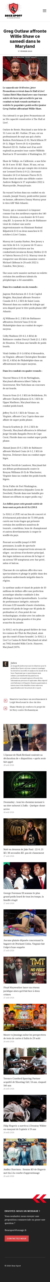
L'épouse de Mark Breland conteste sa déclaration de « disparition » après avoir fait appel (24, 758)
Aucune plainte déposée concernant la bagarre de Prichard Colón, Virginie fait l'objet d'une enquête (24, 944)
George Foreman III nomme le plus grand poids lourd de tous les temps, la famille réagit (23, 897)
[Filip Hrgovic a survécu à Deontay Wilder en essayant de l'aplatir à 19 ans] (25, 1120)
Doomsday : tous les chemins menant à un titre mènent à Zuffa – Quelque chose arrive (24, 806)
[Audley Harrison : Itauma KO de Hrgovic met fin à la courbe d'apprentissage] (25, 1163)
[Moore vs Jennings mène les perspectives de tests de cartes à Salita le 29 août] (25, 1029)
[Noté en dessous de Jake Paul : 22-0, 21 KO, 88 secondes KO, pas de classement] (25, 843)
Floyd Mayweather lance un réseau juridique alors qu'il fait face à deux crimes (21, 991)
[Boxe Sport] (13, 10)
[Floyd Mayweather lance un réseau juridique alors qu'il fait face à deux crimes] (25, 981)
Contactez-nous (16, 1238)
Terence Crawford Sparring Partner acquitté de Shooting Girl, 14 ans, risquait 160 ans (24, 1082)
